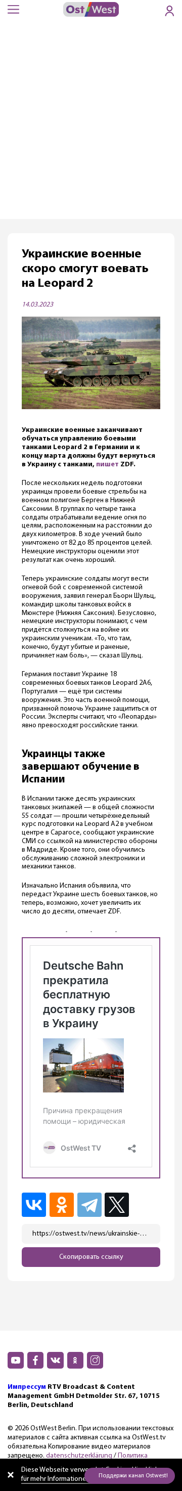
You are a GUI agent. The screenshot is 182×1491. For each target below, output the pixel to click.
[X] (118, 1205)
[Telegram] (90, 1205)
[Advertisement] (91, 123)
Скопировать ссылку (91, 1257)
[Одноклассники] (62, 1205)
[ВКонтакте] (35, 1205)
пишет (107, 464)
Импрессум (27, 1387)
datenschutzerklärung (79, 1456)
